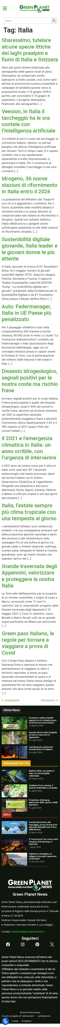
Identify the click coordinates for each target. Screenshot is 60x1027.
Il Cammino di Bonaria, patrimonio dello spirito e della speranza (43, 802)
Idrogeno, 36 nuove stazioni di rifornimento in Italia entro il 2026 (29, 185)
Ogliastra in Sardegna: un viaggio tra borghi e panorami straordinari (42, 856)
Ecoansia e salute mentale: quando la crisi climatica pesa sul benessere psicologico (42, 720)
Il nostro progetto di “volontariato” (18, 1016)
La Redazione (44, 1016)
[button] (3, 8)
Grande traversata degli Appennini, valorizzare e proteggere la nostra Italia (29, 576)
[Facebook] (8, 944)
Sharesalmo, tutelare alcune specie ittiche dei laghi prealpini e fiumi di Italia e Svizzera (30, 50)
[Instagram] (23, 944)
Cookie (15, 1021)
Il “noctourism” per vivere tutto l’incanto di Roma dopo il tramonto (43, 841)
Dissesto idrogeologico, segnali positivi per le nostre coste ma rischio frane (30, 381)
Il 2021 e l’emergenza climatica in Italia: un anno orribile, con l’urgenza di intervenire (29, 448)
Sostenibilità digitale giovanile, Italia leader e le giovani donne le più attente (30, 249)
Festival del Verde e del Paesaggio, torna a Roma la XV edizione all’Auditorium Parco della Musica (43, 826)
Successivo (49, 700)
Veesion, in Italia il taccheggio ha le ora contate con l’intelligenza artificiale (28, 121)
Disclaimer (27, 1021)
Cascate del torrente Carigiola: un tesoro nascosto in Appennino (43, 735)
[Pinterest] (37, 944)
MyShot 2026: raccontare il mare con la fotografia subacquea (41, 773)
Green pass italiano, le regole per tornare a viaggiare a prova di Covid (28, 643)
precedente (10, 700)
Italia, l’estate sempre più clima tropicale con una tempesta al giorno (29, 512)
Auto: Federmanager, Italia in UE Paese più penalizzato (26, 313)
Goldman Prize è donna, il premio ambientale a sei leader (43, 786)
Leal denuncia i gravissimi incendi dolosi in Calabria (41, 748)
